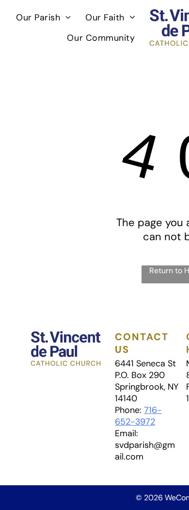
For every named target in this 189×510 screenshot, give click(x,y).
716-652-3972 (138, 416)
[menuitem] (43, 17)
